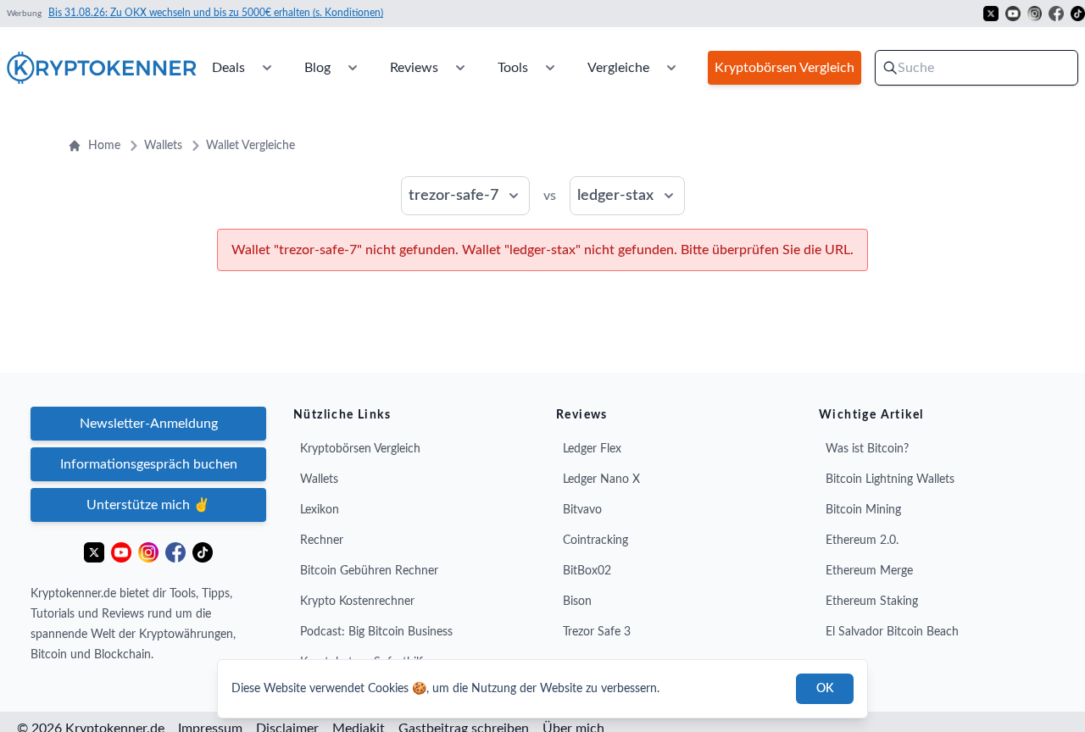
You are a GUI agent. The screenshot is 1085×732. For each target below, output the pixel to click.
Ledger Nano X (601, 479)
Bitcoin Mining (863, 510)
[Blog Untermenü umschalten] (352, 68)
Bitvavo (582, 510)
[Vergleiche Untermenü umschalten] (671, 68)
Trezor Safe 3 (597, 632)
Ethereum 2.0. (862, 540)
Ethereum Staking (872, 601)
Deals (228, 68)
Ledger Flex (592, 449)
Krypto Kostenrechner (357, 601)
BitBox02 (587, 571)
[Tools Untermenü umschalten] (550, 68)
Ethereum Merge (869, 571)
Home (104, 146)
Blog (317, 68)
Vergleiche (618, 68)
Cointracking (595, 540)
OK (824, 689)
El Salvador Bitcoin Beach (892, 632)
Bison (577, 601)
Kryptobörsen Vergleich (360, 449)
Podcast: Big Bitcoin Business (376, 632)
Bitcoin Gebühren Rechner (369, 571)
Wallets (163, 146)
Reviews (414, 68)
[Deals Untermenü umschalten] (267, 68)
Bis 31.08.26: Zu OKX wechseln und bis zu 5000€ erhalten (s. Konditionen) (215, 13)
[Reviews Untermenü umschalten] (460, 68)
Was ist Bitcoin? (867, 449)
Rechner (321, 540)
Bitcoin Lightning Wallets (890, 479)
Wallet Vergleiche (250, 146)
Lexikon (319, 510)
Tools (513, 68)
